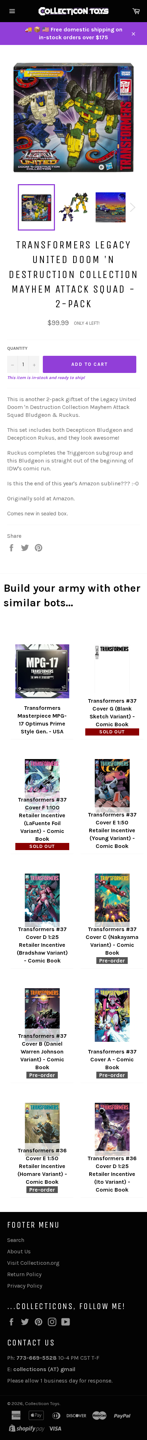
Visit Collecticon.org (33, 1262)
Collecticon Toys (42, 1403)
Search (15, 1240)
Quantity (17, 348)
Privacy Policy (24, 1285)
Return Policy (24, 1274)
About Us (19, 1251)
